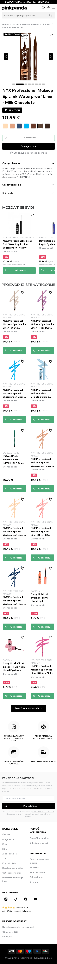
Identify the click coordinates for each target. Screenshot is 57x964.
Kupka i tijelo (9, 863)
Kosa (4, 844)
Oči (4, 27)
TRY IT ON (14, 110)
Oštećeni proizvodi (12, 873)
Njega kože (8, 840)
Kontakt (34, 868)
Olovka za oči (16, 27)
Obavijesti (7, 937)
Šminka (46, 25)
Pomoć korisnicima (39, 838)
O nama (34, 882)
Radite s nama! (37, 873)
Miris (4, 849)
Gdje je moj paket (39, 843)
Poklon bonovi (37, 877)
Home (6, 25)
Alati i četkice (9, 854)
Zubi (4, 859)
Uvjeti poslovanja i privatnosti (18, 927)
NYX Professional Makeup (25, 25)
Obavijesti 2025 (10, 932)
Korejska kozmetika (12, 868)
